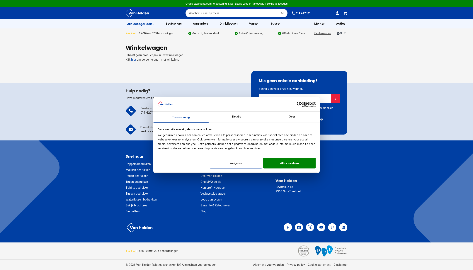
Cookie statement (319, 264)
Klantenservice (322, 33)
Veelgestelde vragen (213, 193)
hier (133, 59)
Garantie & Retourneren (215, 205)
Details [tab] (236, 116)
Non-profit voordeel (212, 187)
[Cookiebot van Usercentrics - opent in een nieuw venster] (299, 104)
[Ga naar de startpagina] (137, 13)
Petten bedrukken (137, 176)
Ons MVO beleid (210, 182)
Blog (203, 211)
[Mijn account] (337, 13)
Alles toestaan (289, 162)
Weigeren (236, 162)
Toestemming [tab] (181, 117)
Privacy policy (296, 264)
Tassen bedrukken (137, 193)
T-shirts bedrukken (137, 187)
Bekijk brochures (136, 205)
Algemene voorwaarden (268, 264)
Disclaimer (340, 264)
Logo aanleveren (211, 199)
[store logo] (180, 227)
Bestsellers (133, 211)
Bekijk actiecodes (277, 3)
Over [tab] (292, 116)
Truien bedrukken (137, 182)
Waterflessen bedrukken (141, 199)
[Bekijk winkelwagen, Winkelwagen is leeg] (345, 13)
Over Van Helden (211, 176)
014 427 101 (303, 13)
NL (341, 33)
